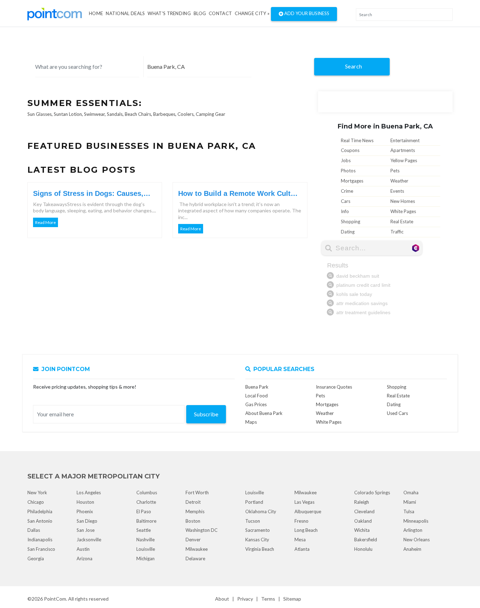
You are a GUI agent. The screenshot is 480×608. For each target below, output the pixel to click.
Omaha (411, 492)
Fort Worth (197, 492)
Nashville (145, 539)
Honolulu (363, 549)
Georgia (35, 558)
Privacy (245, 599)
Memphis (195, 511)
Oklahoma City (260, 511)
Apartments (402, 150)
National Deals (125, 13)
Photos (348, 170)
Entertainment (405, 140)
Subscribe (206, 414)
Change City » (252, 13)
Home (96, 13)
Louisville (145, 549)
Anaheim (412, 549)
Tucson (252, 521)
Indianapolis (39, 539)
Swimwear (94, 114)
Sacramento (257, 530)
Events (397, 191)
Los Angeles (89, 492)
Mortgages (352, 181)
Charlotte (146, 502)
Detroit (193, 502)
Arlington (412, 530)
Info (345, 211)
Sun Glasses (39, 114)
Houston (85, 502)
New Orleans (416, 539)
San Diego (87, 521)
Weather (399, 181)
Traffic (396, 231)
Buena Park (256, 387)
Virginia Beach (259, 549)
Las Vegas (304, 502)
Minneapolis (415, 521)
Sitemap (292, 599)
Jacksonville (89, 539)
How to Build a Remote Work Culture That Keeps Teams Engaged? (239, 194)
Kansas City (257, 539)
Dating (348, 231)
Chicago (35, 502)
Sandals (115, 114)
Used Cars (397, 413)
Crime (347, 191)
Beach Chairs (138, 114)
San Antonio (39, 521)
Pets (395, 170)
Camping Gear (210, 114)
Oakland (363, 521)
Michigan (145, 558)
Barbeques (164, 114)
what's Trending (169, 13)
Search (353, 66)
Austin (83, 549)
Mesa (300, 539)
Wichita (362, 530)
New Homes (402, 201)
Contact (220, 13)
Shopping (350, 221)
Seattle (143, 530)
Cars (345, 201)
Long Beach (306, 530)
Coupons (350, 150)
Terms (268, 599)
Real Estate (401, 221)
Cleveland (364, 511)
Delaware (195, 558)
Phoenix (85, 511)
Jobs (346, 160)
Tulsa (408, 511)
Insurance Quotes (334, 387)
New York (37, 492)
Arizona (84, 558)
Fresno (301, 521)
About (222, 599)
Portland (254, 502)
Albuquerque (307, 511)
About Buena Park (264, 413)
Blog (200, 13)
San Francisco (41, 549)
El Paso (143, 511)
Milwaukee (197, 549)
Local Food (256, 395)
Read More (45, 222)
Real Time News (357, 140)
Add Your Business (306, 13)
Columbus (146, 492)
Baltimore (146, 521)
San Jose (86, 530)
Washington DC (202, 530)
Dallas (33, 530)
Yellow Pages (403, 160)
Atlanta (302, 549)
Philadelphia (39, 511)
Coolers (185, 114)
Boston (193, 521)
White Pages (403, 211)
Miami (409, 502)
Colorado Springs (372, 492)
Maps (251, 422)
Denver (193, 539)
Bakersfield (365, 539)
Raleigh (361, 502)
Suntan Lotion (68, 114)
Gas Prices (256, 404)
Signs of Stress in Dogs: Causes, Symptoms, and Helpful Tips (88, 194)
